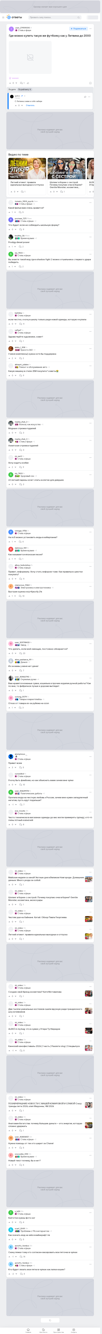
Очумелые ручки (28, 676)
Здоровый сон (27, 473)
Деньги (24, 659)
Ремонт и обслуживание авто (33, 364)
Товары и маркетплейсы (30, 696)
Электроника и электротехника (36, 585)
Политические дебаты (31, 790)
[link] (27, 173)
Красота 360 (27, 347)
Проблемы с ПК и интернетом (35, 1228)
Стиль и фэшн (24, 30)
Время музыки (27, 235)
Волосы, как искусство (30, 421)
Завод (23, 642)
